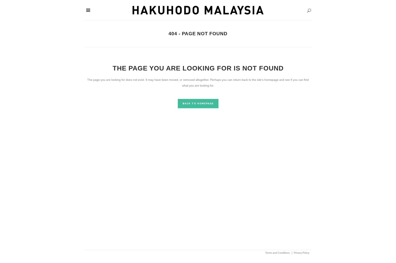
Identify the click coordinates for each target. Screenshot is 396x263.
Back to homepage (198, 103)
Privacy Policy (301, 252)
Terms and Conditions (277, 252)
